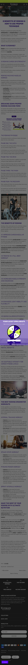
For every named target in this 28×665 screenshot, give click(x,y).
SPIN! (14, 342)
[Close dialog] (27, 320)
